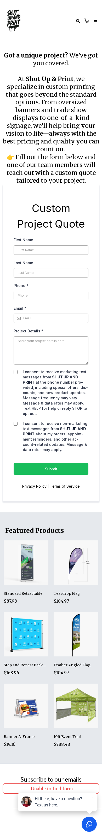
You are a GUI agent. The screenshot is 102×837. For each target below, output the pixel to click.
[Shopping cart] (86, 20)
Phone (21, 285)
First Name (23, 240)
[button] (94, 20)
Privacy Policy (34, 486)
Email (20, 308)
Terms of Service (65, 486)
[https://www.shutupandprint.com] (14, 20)
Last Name (23, 263)
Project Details (28, 331)
